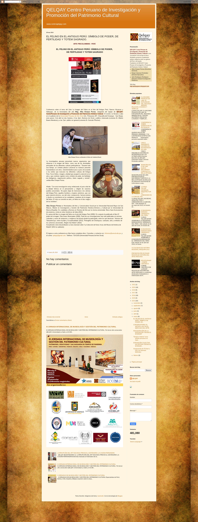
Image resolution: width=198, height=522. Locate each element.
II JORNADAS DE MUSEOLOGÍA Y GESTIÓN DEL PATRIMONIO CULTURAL (81, 475)
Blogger (120, 496)
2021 (134, 284)
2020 (134, 287)
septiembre (137, 306)
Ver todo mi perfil (135, 381)
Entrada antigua (117, 317)
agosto (136, 308)
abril (135, 314)
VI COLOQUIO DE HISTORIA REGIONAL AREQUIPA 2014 (141, 248)
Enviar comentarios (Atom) (63, 320)
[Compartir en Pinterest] (71, 252)
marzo (136, 316)
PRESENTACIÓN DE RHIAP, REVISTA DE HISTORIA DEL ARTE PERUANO (140, 255)
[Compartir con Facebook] (69, 252)
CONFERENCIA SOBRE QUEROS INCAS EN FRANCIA (146, 125)
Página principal (137, 362)
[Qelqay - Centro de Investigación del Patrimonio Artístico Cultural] (131, 387)
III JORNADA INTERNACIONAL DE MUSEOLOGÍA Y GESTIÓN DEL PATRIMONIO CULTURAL (81, 327)
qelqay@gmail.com (59, 235)
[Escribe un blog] (65, 252)
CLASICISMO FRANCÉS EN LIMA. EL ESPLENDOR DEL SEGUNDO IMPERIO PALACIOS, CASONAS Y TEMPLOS (141, 103)
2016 (134, 295)
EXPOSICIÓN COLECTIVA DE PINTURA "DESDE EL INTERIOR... (142, 344)
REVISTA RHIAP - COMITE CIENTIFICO (146, 262)
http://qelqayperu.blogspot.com (139, 86)
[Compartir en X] (67, 252)
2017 (134, 292)
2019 (134, 290)
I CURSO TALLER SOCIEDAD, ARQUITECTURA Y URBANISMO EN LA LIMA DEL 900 (142, 191)
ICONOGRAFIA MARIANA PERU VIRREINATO (146, 230)
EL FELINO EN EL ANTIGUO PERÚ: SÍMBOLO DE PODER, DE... (142, 320)
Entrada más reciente (53, 317)
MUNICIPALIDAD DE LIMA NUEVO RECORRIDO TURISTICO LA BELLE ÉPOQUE (146, 169)
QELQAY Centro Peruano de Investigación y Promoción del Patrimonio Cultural (93, 12)
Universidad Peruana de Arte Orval (72, 116)
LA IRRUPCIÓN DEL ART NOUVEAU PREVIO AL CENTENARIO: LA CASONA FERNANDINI (85, 453)
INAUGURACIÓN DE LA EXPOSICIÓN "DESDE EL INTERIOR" (142, 332)
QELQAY (135, 378)
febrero (136, 355)
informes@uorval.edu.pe (113, 233)
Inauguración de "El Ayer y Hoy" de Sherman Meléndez (141, 350)
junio (135, 311)
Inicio (86, 317)
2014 (134, 301)
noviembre (137, 303)
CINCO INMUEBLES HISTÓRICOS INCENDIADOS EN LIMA (146, 146)
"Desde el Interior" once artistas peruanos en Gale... (140, 338)
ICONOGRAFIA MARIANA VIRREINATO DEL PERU (145, 213)
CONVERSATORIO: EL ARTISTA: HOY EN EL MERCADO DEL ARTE (141, 326)
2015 (134, 298)
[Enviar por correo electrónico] (63, 252)
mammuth (100, 496)
